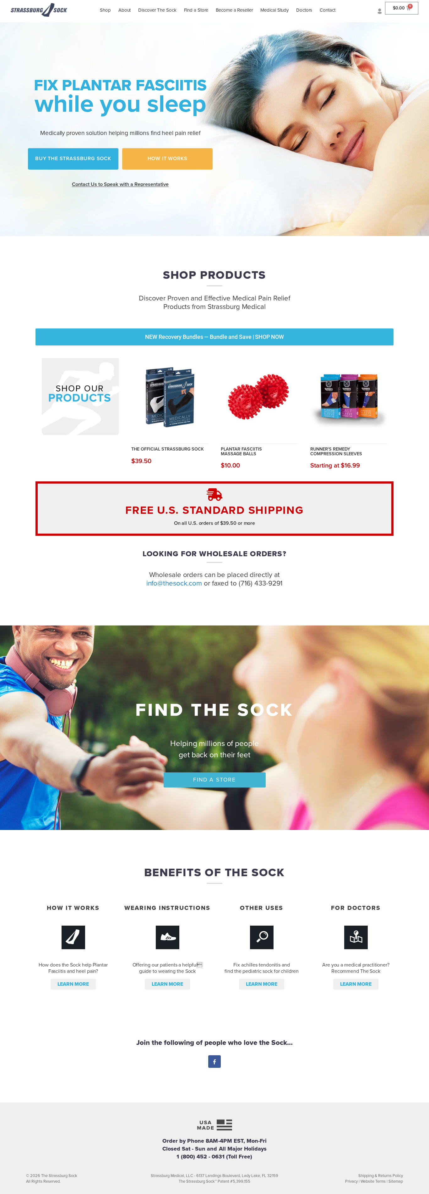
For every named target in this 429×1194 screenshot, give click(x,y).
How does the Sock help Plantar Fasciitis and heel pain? (73, 968)
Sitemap (395, 1181)
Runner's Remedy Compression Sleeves (336, 451)
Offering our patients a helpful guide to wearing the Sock (168, 968)
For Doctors (356, 907)
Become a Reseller (234, 10)
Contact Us (120, 184)
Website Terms (373, 1181)
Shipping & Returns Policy (380, 1175)
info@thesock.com (174, 583)
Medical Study (274, 10)
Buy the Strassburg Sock (73, 158)
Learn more (73, 984)
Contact (327, 10)
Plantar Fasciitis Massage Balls (241, 451)
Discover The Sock (157, 10)
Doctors (304, 10)
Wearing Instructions (167, 907)
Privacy (351, 1181)
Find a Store (196, 10)
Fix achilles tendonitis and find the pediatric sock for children (261, 968)
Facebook (214, 1062)
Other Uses (261, 907)
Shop (105, 10)
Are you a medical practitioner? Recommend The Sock (355, 968)
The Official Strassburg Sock (167, 448)
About (124, 10)
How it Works (167, 158)
